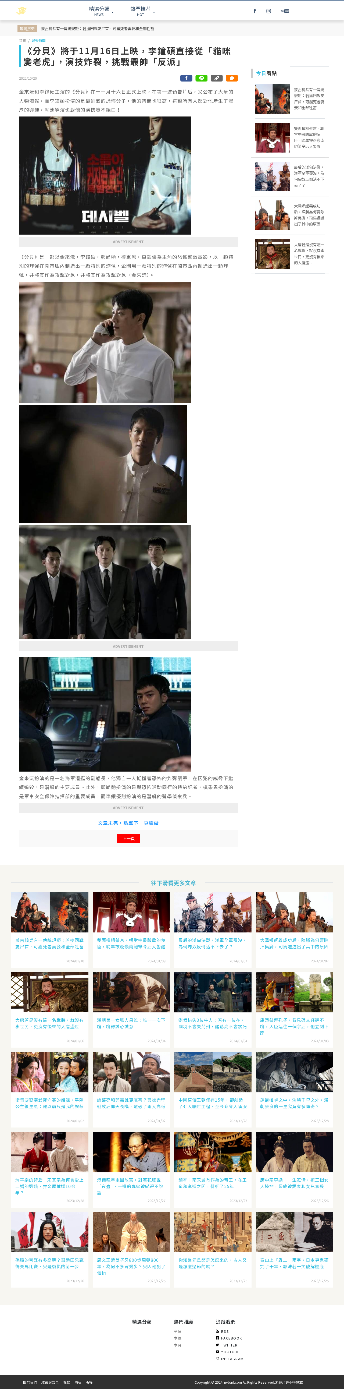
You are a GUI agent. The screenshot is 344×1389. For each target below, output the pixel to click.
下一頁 (128, 838)
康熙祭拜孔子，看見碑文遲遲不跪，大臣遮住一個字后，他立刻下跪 (294, 1026)
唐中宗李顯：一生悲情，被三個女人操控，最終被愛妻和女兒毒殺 (294, 1182)
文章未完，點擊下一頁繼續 (128, 822)
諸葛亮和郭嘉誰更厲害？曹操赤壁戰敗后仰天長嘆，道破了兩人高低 (131, 1103)
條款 (66, 1382)
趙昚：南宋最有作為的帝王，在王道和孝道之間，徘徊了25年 (212, 1182)
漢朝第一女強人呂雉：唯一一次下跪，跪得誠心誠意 (131, 1023)
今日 (178, 1331)
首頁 (22, 40)
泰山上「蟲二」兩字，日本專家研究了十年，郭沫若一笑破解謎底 (294, 1263)
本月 (178, 1345)
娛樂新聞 (39, 40)
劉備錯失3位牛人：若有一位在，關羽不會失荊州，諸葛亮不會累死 (212, 1023)
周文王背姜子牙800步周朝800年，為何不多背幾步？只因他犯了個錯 (131, 1266)
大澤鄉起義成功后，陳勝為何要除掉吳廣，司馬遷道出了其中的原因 (294, 943)
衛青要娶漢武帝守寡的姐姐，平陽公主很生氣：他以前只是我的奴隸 (49, 1103)
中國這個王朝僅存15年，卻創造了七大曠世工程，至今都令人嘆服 (212, 1103)
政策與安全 (50, 1382)
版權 (89, 1382)
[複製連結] (216, 78)
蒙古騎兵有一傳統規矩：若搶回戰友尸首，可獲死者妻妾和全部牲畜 (97, 28)
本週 (178, 1338)
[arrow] (35, 10)
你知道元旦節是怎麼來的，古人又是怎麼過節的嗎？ (212, 1263)
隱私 (77, 1382)
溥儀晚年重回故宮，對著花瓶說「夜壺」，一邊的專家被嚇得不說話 (130, 1186)
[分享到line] (201, 78)
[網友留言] (231, 78)
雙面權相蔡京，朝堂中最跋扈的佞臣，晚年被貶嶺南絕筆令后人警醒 (131, 943)
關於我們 (30, 1382)
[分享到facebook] (186, 78)
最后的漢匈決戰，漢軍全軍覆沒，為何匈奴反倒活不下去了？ (212, 943)
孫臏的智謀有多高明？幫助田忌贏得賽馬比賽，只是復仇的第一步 (49, 1263)
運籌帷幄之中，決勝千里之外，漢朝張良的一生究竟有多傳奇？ (294, 1103)
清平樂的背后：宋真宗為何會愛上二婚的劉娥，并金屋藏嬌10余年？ (49, 1186)
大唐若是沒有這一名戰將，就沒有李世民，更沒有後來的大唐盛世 (49, 1023)
